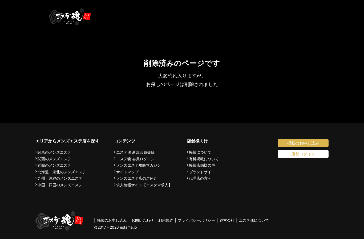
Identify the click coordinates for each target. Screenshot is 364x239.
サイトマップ (127, 172)
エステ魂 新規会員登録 (135, 152)
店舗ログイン (303, 154)
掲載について (200, 152)
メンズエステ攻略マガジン (138, 165)
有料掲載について (204, 159)
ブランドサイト (202, 172)
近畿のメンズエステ (54, 165)
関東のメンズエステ (54, 152)
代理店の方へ (200, 178)
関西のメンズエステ (54, 159)
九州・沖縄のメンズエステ (60, 178)
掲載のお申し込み (303, 143)
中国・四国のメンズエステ (60, 185)
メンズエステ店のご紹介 (136, 178)
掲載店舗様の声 (202, 165)
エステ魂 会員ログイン (135, 159)
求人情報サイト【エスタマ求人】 (144, 185)
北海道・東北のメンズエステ (62, 172)
